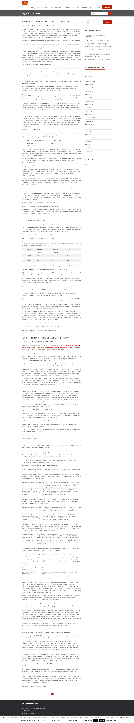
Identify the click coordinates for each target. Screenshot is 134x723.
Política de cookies (111, 720)
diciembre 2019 (90, 138)
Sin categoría (89, 164)
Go (110, 13)
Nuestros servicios (56, 7)
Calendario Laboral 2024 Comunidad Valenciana (99, 49)
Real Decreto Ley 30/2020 (50, 330)
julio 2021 (88, 108)
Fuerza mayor (42, 686)
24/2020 (28, 686)
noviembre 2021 (90, 104)
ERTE (33, 330)
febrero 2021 (89, 111)
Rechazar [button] (102, 720)
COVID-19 (28, 330)
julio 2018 (88, 147)
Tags (24, 330)
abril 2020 (88, 131)
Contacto (84, 7)
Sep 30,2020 (26, 25)
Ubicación (76, 7)
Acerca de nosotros (42, 7)
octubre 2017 (89, 151)
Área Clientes (107, 7)
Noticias (68, 7)
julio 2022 (88, 94)
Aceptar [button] (95, 720)
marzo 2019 (89, 141)
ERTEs (37, 330)
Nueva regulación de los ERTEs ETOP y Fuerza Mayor (45, 338)
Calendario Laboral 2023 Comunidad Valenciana (99, 59)
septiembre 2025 (90, 81)
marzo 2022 (89, 98)
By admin (51, 25)
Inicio (32, 7)
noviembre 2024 (90, 84)
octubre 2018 (89, 144)
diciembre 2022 (90, 91)
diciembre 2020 (90, 114)
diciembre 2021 (90, 101)
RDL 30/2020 (31, 29)
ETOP (41, 330)
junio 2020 (89, 124)
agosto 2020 (89, 121)
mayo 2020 (89, 128)
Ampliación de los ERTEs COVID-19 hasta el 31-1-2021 (46, 21)
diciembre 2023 (90, 88)
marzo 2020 (89, 134)
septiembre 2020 (90, 118)
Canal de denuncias (95, 7)
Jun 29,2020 (26, 341)
